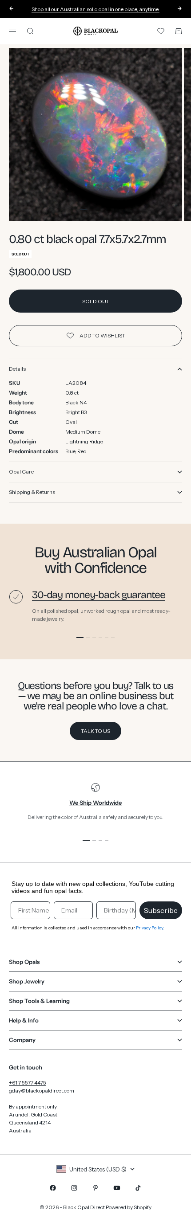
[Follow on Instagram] (74, 1187)
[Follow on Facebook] (52, 1187)
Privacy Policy (149, 928)
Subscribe (161, 910)
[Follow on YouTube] (116, 1187)
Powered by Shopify (128, 1207)
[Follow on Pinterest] (95, 1187)
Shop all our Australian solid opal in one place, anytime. (95, 9)
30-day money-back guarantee (98, 595)
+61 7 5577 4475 (27, 1082)
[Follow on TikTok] (138, 1187)
